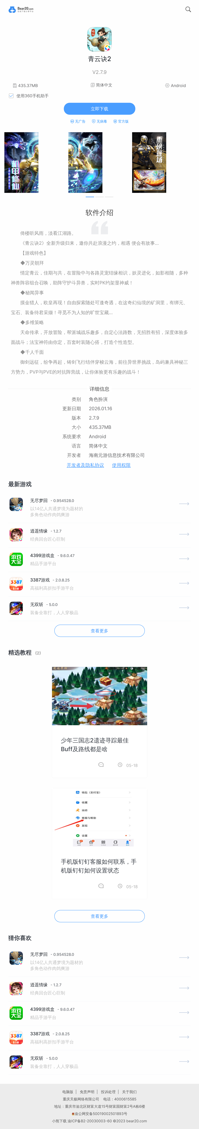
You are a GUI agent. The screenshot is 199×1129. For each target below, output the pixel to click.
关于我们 (129, 1092)
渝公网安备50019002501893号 (101, 1114)
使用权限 (121, 465)
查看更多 (99, 630)
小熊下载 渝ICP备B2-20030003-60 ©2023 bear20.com (99, 1121)
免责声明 (87, 1092)
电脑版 (67, 1092)
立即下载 (99, 108)
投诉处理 (108, 1092)
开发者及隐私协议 (85, 465)
